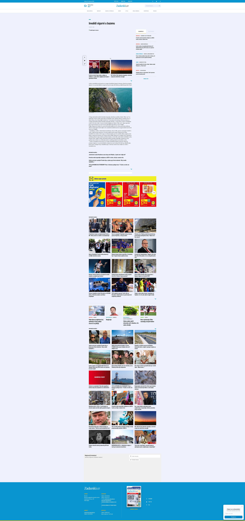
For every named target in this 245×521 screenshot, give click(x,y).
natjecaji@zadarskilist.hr (106, 500)
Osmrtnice (146, 11)
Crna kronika (136, 11)
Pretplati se (233, 517)
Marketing (123, 1)
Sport (119, 11)
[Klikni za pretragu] (159, 6)
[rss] (160, 1)
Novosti (99, 11)
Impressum (130, 1)
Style (126, 11)
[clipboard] (84, 63)
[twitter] (156, 1)
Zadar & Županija (109, 11)
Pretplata (116, 1)
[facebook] (152, 1)
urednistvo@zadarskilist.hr (89, 512)
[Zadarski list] (122, 6)
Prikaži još (145, 78)
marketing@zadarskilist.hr (109, 499)
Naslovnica (90, 11)
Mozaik (155, 11)
